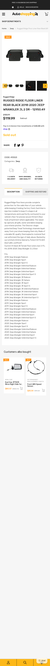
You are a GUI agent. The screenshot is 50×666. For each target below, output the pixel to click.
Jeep (17, 161)
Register (34, 7)
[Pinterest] (22, 145)
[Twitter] (18, 145)
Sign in (28, 7)
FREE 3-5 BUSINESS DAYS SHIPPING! (24, 2)
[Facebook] (14, 145)
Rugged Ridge (8, 97)
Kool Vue (8, 379)
